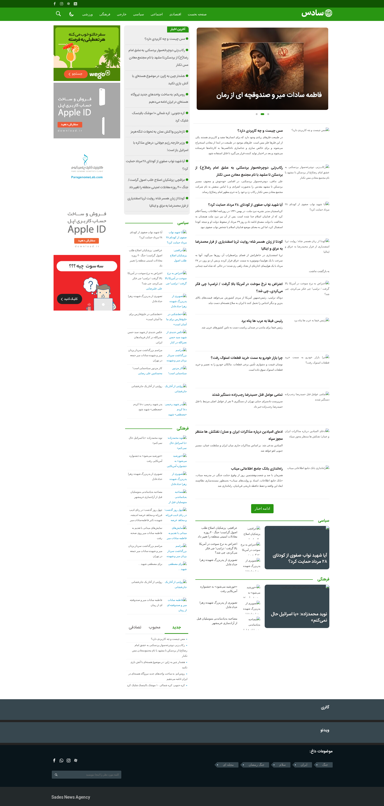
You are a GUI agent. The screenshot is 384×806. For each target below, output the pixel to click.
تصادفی (135, 627)
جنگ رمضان (256, 764)
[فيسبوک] (54, 3)
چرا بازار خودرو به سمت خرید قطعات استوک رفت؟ (247, 358)
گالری (325, 707)
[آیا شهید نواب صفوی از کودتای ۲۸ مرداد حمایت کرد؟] (297, 547)
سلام (282, 764)
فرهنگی (104, 14)
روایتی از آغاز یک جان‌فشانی (146, 386)
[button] (256, 114)
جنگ (325, 764)
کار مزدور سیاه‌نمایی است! (147, 368)
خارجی (121, 14)
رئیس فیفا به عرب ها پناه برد (262, 321)
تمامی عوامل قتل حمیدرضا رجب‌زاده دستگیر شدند (247, 395)
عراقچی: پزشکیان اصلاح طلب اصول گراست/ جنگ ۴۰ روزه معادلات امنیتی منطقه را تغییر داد (217, 532)
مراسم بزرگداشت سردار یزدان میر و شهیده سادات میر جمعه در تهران (145, 355)
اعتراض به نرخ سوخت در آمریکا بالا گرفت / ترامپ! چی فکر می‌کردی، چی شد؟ (218, 548)
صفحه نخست (197, 14)
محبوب (154, 627)
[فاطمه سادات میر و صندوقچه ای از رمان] (262, 69)
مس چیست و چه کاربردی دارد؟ (260, 131)
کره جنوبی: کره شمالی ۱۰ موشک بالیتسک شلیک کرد (156, 685)
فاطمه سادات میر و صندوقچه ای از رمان (269, 95)
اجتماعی (157, 14)
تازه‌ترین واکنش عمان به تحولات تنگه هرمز (158, 132)
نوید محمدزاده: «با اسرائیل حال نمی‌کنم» (299, 617)
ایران (304, 764)
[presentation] (200, 61)
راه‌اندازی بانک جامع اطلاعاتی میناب (257, 469)
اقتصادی (175, 14)
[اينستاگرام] (61, 3)
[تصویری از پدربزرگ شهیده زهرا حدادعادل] (250, 564)
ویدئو (324, 730)
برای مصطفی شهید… (150, 564)
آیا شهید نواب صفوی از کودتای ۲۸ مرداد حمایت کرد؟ (245, 205)
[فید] (75, 3)
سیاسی (138, 14)
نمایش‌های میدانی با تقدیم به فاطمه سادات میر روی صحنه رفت (146, 533)
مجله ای (228, 764)
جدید (176, 627)
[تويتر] (61, 761)
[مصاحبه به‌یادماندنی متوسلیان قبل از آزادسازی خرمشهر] (250, 623)
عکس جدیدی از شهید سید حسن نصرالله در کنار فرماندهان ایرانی (145, 337)
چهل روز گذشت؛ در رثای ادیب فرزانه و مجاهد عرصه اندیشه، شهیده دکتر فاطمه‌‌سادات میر (145, 515)
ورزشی (87, 14)
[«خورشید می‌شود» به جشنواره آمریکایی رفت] (250, 591)
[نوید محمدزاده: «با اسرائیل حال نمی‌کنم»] (297, 606)
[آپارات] (68, 3)
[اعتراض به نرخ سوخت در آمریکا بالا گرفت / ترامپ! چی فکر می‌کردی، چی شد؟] (250, 548)
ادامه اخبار (262, 508)
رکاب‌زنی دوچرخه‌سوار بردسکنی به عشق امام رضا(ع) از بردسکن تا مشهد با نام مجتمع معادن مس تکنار (158, 58)
